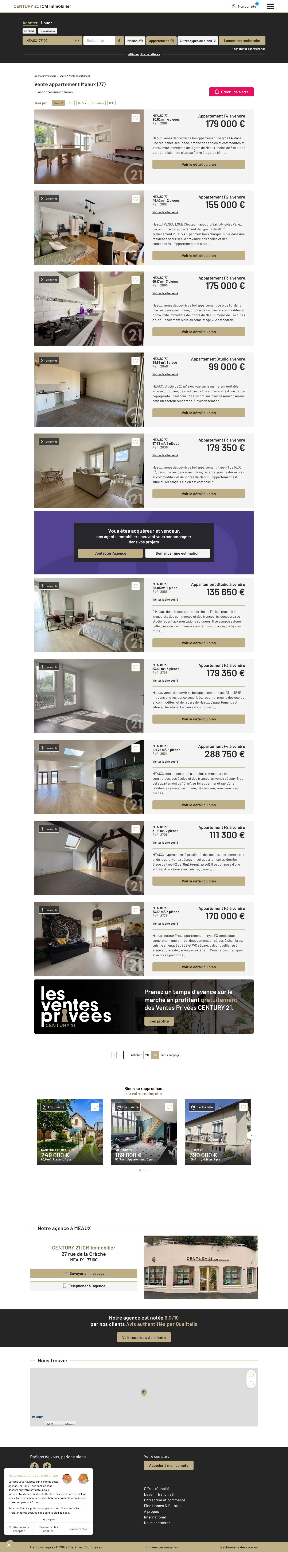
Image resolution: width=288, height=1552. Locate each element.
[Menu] (271, 6)
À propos (151, 1511)
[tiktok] (47, 1466)
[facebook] (34, 1466)
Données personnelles (161, 1547)
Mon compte (247, 6)
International (155, 1517)
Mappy (70, 1424)
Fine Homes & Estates (162, 1505)
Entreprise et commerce (164, 1500)
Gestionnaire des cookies (239, 1547)
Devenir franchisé (159, 1494)
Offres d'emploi (156, 1488)
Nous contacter (157, 1522)
